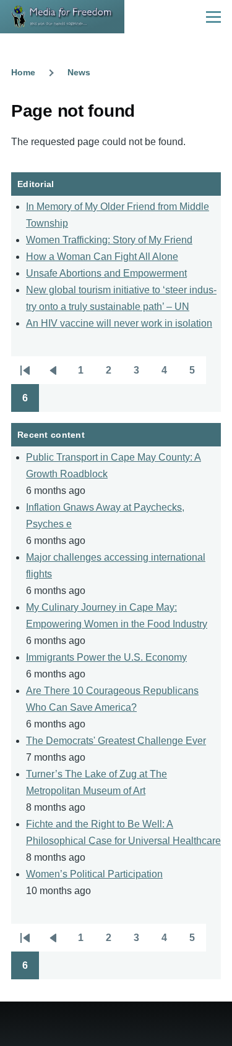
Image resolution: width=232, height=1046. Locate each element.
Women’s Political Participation (94, 874)
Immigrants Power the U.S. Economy (106, 657)
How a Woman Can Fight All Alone (102, 256)
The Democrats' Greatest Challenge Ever (116, 740)
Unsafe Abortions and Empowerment (106, 273)
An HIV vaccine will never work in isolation (119, 323)
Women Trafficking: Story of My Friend (109, 240)
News (78, 72)
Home (23, 72)
